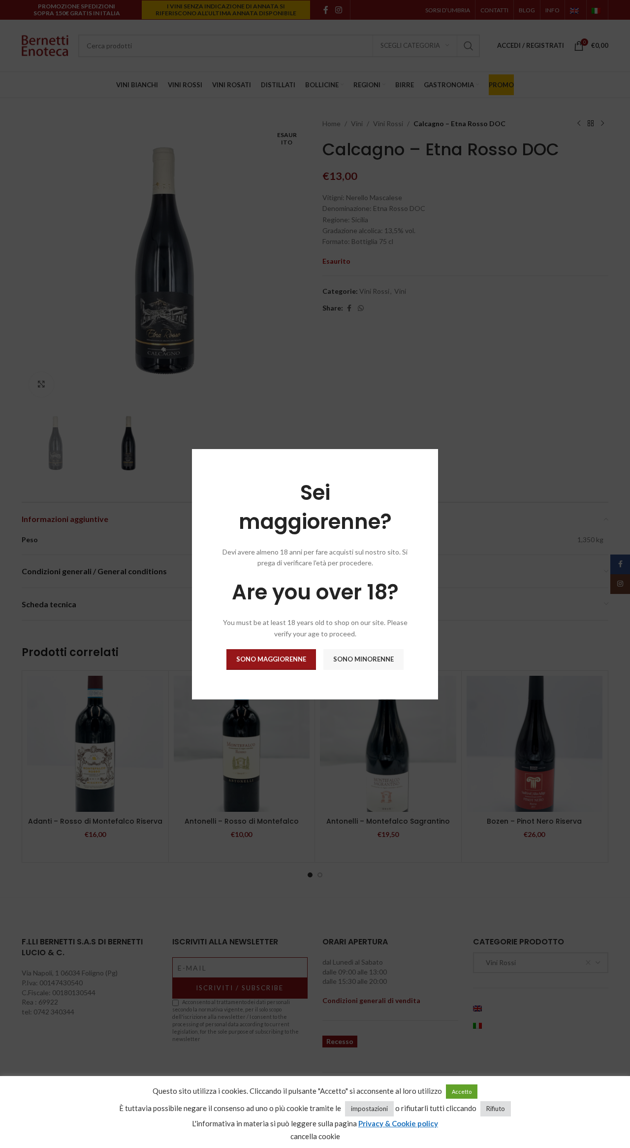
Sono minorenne (363, 659)
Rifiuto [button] (495, 1109)
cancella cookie (315, 1136)
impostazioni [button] (369, 1109)
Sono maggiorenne (271, 659)
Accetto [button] (462, 1091)
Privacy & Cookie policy (398, 1123)
